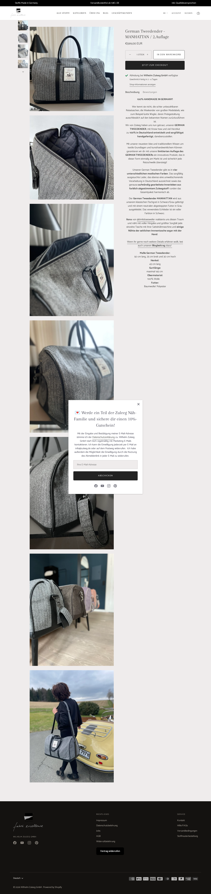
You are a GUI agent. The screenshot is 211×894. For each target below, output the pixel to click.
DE (164, 13)
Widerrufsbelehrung (105, 841)
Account (176, 13)
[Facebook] (96, 486)
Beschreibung (132, 92)
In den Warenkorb (169, 54)
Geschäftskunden (122, 13)
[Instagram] (108, 486)
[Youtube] (102, 486)
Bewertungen (150, 92)
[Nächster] (23, 71)
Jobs (98, 831)
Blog (105, 13)
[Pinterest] (115, 486)
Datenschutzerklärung (103, 437)
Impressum (101, 820)
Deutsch (16, 878)
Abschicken (105, 475)
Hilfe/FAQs (182, 826)
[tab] (134, 92)
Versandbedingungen (187, 831)
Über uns (95, 13)
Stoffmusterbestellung (187, 836)
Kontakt (181, 820)
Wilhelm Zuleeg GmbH (31, 887)
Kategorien (79, 13)
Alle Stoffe (63, 13)
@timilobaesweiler (146, 219)
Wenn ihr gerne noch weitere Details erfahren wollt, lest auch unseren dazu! (155, 244)
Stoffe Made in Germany (26, 3)
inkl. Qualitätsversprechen (184, 3)
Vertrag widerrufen (110, 851)
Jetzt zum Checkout (155, 65)
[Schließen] (138, 404)
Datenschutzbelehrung (107, 826)
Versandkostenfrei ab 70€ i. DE (104, 3)
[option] (23, 26)
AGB (98, 836)
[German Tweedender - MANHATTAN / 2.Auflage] (23, 25)
